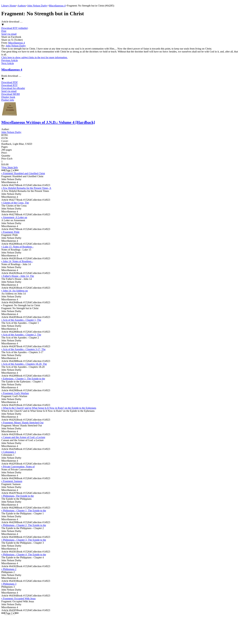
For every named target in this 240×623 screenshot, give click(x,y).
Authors (21, 5)
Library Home (8, 5)
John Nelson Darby (37, 5)
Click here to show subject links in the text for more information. (34, 57)
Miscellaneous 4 (57, 5)
